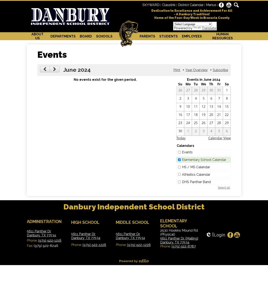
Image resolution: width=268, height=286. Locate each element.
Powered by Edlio (134, 261)
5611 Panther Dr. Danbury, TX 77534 (41, 233)
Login (215, 235)
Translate (209, 28)
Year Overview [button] (196, 70)
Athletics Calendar (196, 175)
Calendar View (219, 138)
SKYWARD (151, 5)
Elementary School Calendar (204, 160)
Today (181, 138)
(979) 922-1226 (94, 245)
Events (187, 152)
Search (236, 5)
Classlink (168, 5)
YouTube (228, 5)
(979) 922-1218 (49, 240)
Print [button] (176, 70)
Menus (211, 5)
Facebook (221, 5)
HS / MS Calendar (196, 167)
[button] (37, 36)
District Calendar (191, 5)
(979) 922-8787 (183, 246)
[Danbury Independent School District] (70, 16)
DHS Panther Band (196, 182)
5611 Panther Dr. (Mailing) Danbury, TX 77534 (179, 240)
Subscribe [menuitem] (220, 70)
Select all (224, 187)
